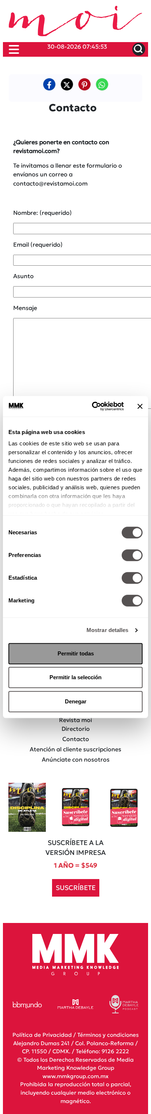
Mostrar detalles (107, 630)
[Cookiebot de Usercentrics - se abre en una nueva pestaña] (93, 406)
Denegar (75, 701)
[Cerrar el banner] (140, 406)
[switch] (132, 555)
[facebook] (49, 84)
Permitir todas (76, 653)
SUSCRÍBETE (76, 887)
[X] (66, 84)
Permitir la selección (75, 677)
